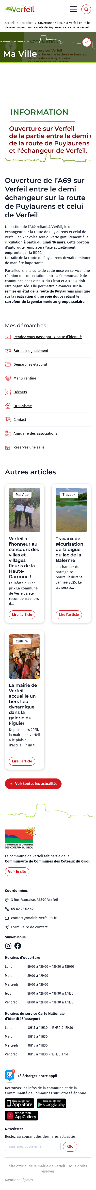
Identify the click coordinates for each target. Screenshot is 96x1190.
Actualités (26, 23)
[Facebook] (17, 945)
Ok (70, 1146)
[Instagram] (8, 945)
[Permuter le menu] (73, 9)
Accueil (10, 23)
